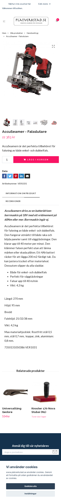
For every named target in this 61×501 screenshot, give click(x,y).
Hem (4, 42)
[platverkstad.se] (33, 23)
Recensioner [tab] (13, 210)
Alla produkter (16, 42)
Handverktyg (32, 42)
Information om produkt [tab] (21, 202)
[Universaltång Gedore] (15, 401)
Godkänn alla (30, 486)
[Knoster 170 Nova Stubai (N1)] (45, 401)
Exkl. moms (43, 4)
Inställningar (30, 493)
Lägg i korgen (38, 168)
